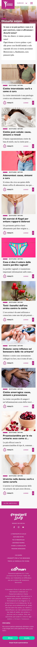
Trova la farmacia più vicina (18, 561)
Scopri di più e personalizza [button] (18, 642)
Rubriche (20, 3)
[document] (18, 628)
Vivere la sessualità (18, 546)
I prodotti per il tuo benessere (18, 558)
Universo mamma (18, 543)
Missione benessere (18, 548)
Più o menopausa (18, 540)
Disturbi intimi (18, 537)
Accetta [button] (26, 638)
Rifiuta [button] (10, 638)
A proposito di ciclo (18, 534)
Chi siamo (18, 555)
